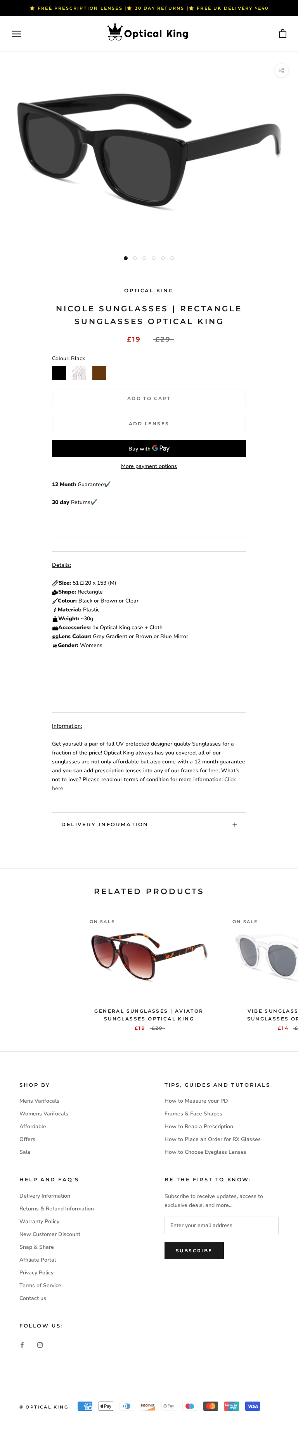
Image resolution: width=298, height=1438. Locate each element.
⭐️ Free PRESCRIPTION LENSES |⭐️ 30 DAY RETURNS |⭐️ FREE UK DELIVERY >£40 (149, 8)
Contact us (32, 1298)
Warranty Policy (39, 1221)
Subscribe (194, 1250)
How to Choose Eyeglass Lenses (205, 1152)
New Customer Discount (49, 1234)
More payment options (149, 466)
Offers (27, 1139)
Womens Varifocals (43, 1113)
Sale (25, 1152)
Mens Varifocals (39, 1101)
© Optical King (43, 1407)
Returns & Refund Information (56, 1208)
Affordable (32, 1126)
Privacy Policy (36, 1272)
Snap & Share (36, 1247)
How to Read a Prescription (199, 1126)
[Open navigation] (16, 34)
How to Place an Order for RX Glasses (213, 1139)
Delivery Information (105, 824)
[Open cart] (282, 33)
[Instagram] (40, 1344)
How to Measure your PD (196, 1101)
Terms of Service (40, 1285)
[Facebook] (22, 1344)
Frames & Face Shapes (193, 1113)
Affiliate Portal (37, 1260)
